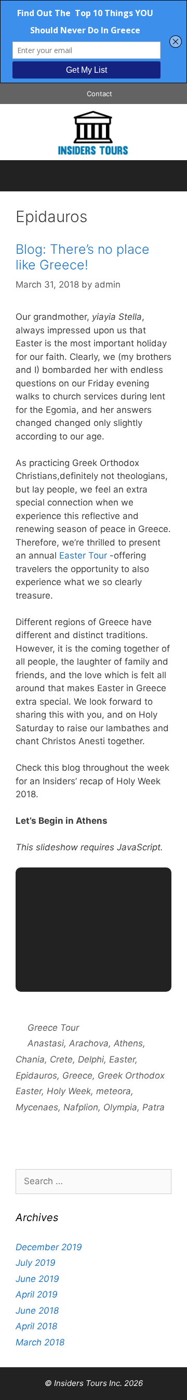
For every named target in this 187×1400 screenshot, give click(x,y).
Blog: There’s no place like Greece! (83, 257)
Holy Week (69, 1091)
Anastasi (46, 1043)
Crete (61, 1059)
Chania (30, 1059)
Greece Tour (53, 1027)
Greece (77, 1075)
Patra (153, 1107)
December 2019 (49, 1247)
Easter (122, 1059)
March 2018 (40, 1342)
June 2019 (37, 1279)
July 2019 (36, 1263)
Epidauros (36, 1075)
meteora (113, 1091)
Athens (128, 1043)
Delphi (91, 1059)
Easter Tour (83, 555)
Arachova (89, 1043)
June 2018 (37, 1310)
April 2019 (37, 1294)
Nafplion (80, 1107)
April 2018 (36, 1326)
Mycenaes (37, 1107)
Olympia (120, 1107)
